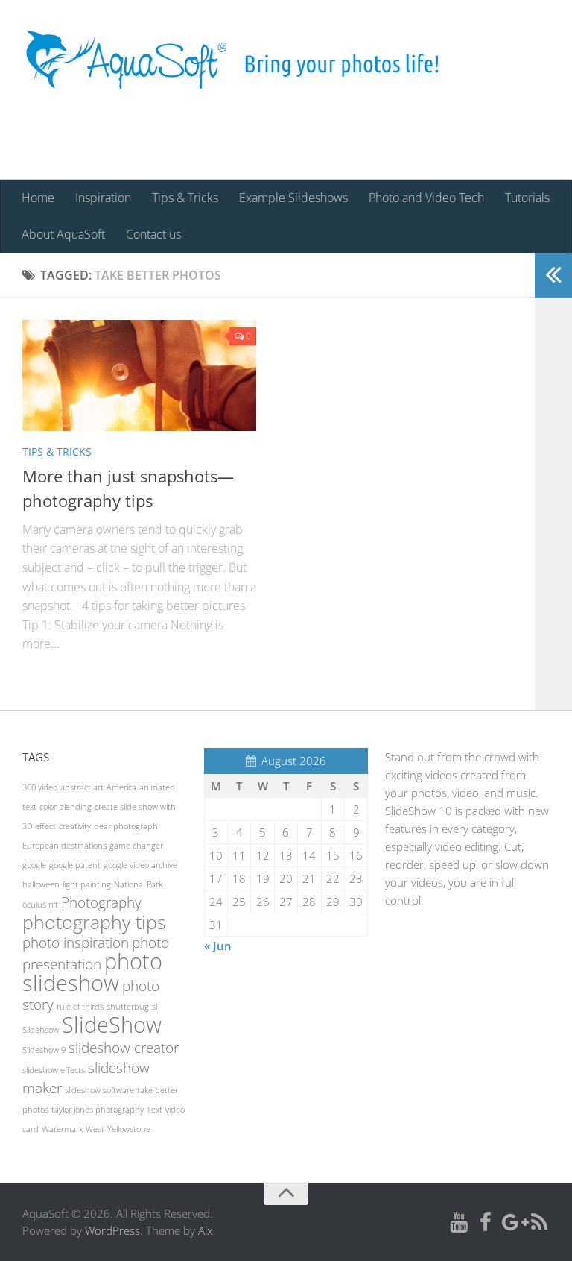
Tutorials (527, 197)
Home (38, 197)
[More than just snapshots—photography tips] (139, 375)
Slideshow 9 (44, 1050)
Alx (205, 1230)
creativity (75, 826)
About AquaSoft (63, 234)
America (121, 787)
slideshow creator (124, 1047)
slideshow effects (53, 1070)
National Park (138, 884)
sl (154, 1006)
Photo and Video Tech (426, 197)
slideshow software (99, 1090)
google (34, 865)
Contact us (153, 234)
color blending (65, 807)
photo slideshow (92, 972)
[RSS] (539, 1223)
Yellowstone (128, 1129)
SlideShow (112, 1025)
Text (154, 1109)
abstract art (82, 787)
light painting (87, 884)
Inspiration (103, 197)
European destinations (64, 845)
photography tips (94, 922)
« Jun (218, 945)
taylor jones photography (97, 1109)
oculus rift (40, 904)
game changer (136, 845)
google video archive (140, 865)
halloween (41, 884)
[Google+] (512, 1223)
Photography (101, 902)
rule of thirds (80, 1006)
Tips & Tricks (185, 197)
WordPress (112, 1230)
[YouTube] (458, 1223)
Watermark (62, 1129)
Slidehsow (40, 1030)
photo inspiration (75, 942)
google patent (75, 865)
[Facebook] (485, 1223)
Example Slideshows (293, 197)
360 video (39, 787)
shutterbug (128, 1006)
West (95, 1129)
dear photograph (126, 826)
